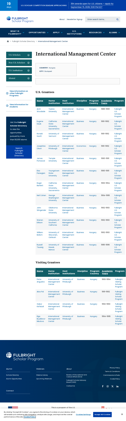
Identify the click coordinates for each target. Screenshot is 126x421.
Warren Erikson (40, 221)
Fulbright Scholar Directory (23, 41)
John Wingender (41, 208)
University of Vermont (54, 134)
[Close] (122, 414)
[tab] (19, 55)
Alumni (12, 78)
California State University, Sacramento (54, 125)
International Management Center (68, 111)
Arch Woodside (41, 110)
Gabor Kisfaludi (40, 305)
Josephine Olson (41, 147)
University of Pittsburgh (54, 147)
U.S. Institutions (16, 70)
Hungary (92, 109)
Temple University (53, 159)
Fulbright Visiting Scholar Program (119, 283)
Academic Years (106, 102)
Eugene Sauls (40, 122)
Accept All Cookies (102, 414)
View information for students (19, 105)
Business (80, 109)
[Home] (20, 19)
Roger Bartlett (40, 184)
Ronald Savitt (40, 134)
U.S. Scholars (14, 55)
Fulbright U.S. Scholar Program (118, 113)
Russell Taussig (40, 246)
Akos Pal (40, 291)
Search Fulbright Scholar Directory (19, 152)
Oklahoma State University (53, 210)
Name (40, 100)
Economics (81, 146)
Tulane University (53, 110)
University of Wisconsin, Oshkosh (54, 235)
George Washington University (54, 198)
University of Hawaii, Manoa (54, 247)
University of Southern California (54, 222)
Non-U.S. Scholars (17, 62)
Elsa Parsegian (41, 171)
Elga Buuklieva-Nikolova (41, 319)
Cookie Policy (30, 417)
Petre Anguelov (41, 280)
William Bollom (40, 233)
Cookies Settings (83, 414)
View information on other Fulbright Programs (19, 93)
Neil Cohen (41, 195)
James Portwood (41, 159)
